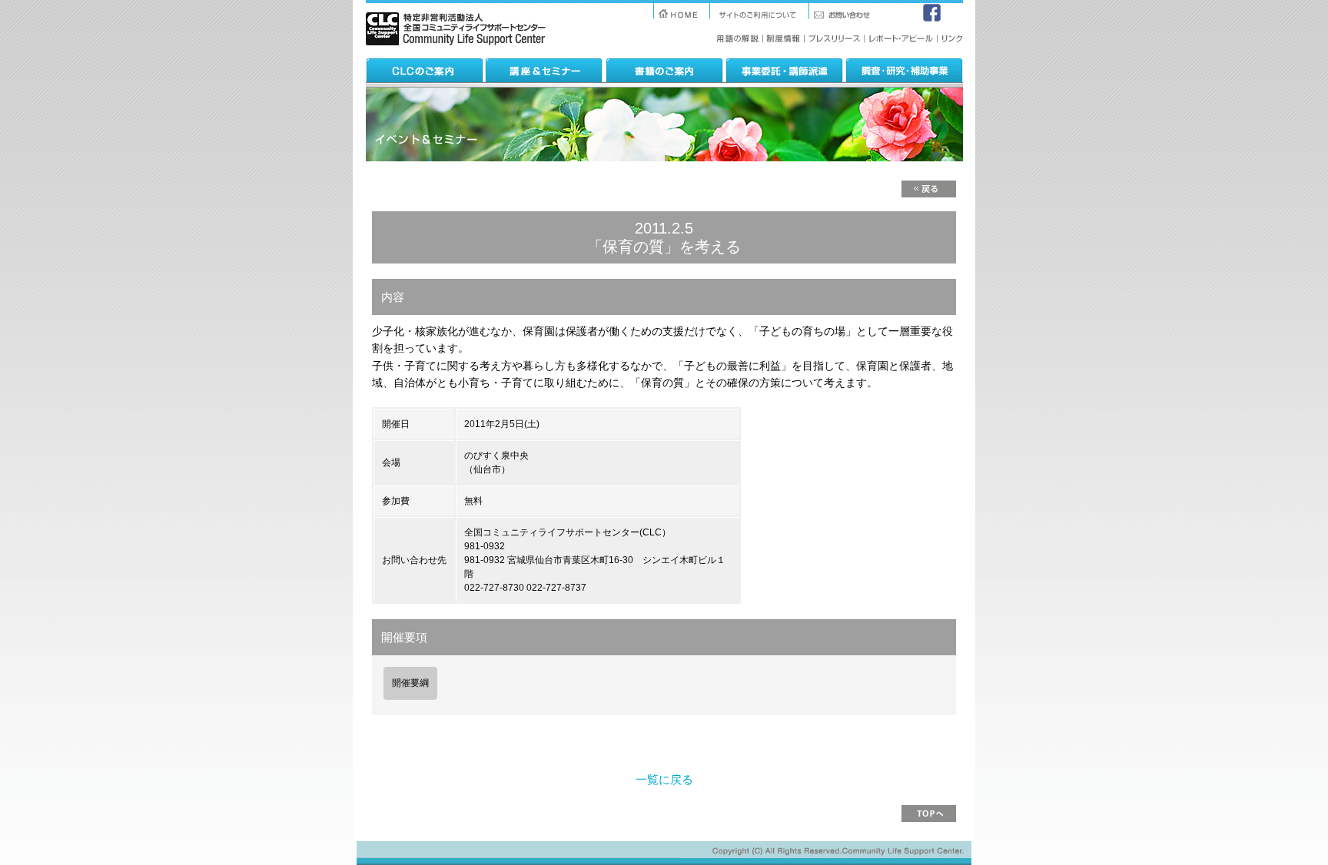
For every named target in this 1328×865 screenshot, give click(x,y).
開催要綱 (410, 683)
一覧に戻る (664, 779)
